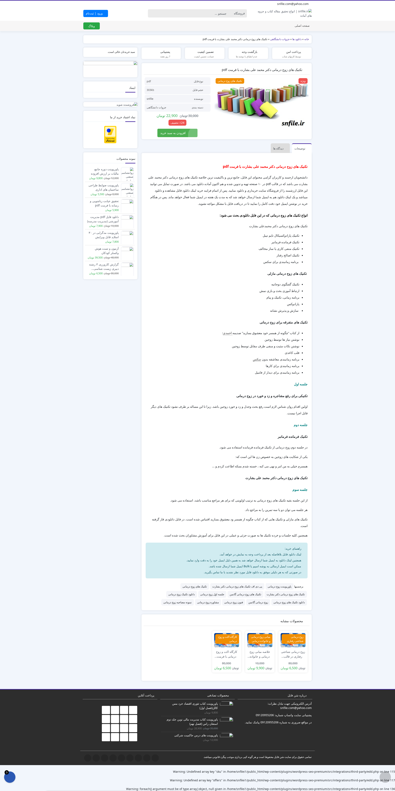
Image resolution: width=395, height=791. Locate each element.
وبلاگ (91, 26)
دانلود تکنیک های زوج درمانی (289, 602)
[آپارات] (122, 4)
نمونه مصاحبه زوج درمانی (177, 602)
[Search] (152, 13)
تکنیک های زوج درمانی (194, 586)
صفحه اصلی (302, 26)
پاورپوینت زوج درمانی (280, 586)
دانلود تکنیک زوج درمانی (181, 594)
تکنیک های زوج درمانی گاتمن (245, 594)
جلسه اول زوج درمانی (212, 594)
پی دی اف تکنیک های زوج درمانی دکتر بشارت (237, 586)
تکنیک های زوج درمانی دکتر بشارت (286, 594)
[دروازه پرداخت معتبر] (110, 134)
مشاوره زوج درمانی (208, 602)
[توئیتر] (85, 4)
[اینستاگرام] (104, 4)
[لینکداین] (113, 4)
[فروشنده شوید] (110, 104)
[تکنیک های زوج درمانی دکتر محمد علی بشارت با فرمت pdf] (262, 103)
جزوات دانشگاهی (156, 107)
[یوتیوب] (108, 4)
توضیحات (299, 148)
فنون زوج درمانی (233, 602)
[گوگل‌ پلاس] (94, 4)
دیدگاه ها (278, 148)
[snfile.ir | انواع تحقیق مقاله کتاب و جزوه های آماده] (285, 13)
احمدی (227, 333)
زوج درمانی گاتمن (258, 602)
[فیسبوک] (90, 4)
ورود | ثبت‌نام (94, 13)
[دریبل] (117, 4)
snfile (150, 99)
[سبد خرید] (9, 777)
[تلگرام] (99, 4)
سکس (257, 359)
